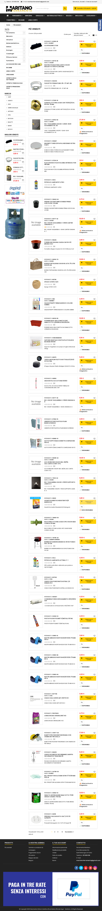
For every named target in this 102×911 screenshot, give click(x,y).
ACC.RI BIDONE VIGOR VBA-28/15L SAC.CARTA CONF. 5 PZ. (56, 463)
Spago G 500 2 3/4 (51, 282)
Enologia (79, 16)
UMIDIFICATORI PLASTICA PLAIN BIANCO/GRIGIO (55, 422)
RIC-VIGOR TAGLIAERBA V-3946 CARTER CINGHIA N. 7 (58, 223)
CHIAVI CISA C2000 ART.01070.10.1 (56, 698)
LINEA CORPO (33, 20)
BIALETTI (10, 122)
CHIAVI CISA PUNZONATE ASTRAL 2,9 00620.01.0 (57, 582)
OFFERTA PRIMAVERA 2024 (13, 87)
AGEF (9, 97)
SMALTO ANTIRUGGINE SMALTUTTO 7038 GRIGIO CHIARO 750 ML (58, 796)
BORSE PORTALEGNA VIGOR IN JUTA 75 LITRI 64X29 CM (59, 264)
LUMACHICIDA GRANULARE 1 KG (55, 716)
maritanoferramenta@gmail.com (38, 1)
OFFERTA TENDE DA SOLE (14, 83)
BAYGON (10, 118)
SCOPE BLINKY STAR (19, 140)
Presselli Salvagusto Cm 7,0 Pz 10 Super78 (57, 817)
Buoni (54, 860)
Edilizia (69, 16)
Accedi (82, 1)
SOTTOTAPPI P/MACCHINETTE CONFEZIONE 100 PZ (59, 441)
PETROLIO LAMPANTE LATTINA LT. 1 (56, 560)
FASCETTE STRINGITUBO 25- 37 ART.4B (19, 158)
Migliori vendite (11, 134)
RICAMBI (22, 20)
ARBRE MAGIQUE (13, 108)
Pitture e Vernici (11, 57)
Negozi (31, 860)
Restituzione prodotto (59, 850)
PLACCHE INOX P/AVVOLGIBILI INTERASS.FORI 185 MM (60, 163)
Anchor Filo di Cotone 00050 (55, 381)
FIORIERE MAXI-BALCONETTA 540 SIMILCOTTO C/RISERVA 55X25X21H (56, 321)
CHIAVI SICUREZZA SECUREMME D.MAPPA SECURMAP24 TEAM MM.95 (58, 755)
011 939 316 (15, 1)
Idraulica (39, 16)
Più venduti (8, 847)
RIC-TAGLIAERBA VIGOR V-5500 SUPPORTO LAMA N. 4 (59, 483)
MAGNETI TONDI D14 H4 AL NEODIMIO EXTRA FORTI (59, 144)
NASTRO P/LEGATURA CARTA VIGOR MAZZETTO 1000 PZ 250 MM (19, 149)
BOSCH (10, 129)
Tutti (7, 29)
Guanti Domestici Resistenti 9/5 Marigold (56, 501)
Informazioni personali (59, 847)
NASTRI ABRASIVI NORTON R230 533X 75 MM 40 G (60, 677)
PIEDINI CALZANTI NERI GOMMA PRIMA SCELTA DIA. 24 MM (57, 202)
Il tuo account (59, 843)
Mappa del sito (33, 858)
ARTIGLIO (10, 111)
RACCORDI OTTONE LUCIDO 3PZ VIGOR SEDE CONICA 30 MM (60, 522)
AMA (9, 104)
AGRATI (10, 101)
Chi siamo (32, 855)
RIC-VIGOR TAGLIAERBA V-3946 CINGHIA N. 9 (59, 401)
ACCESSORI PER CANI (13, 64)
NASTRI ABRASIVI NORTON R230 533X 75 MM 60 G (60, 658)
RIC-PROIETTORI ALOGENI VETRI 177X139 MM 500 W (59, 776)
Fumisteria (11, 20)
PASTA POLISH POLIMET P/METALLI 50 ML (58, 618)
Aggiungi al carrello (87, 45)
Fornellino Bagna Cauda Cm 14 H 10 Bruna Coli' (57, 243)
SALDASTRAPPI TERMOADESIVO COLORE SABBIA (58, 304)
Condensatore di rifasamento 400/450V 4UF (60, 600)
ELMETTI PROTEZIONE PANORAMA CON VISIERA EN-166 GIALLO (57, 736)
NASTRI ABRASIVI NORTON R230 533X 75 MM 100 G (60, 639)
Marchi (8, 93)
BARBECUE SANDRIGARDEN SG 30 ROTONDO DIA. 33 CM (59, 542)
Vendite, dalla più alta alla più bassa (82, 34)
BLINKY (10, 126)
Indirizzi (54, 858)
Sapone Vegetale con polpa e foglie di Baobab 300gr (59, 341)
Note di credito (57, 855)
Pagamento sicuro (35, 853)
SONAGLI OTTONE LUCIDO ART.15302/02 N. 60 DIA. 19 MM (19, 167)
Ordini (54, 853)
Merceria (28, 16)
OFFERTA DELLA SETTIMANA (11, 79)
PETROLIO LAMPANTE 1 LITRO (54, 182)
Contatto (80, 843)
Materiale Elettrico (54, 16)
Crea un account (91, 1)
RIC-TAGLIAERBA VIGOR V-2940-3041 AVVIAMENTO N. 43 (19, 176)
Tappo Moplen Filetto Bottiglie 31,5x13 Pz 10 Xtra (59, 360)
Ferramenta (16, 16)
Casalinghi (90, 16)
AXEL (9, 115)
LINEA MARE (10, 75)
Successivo (69, 832)
